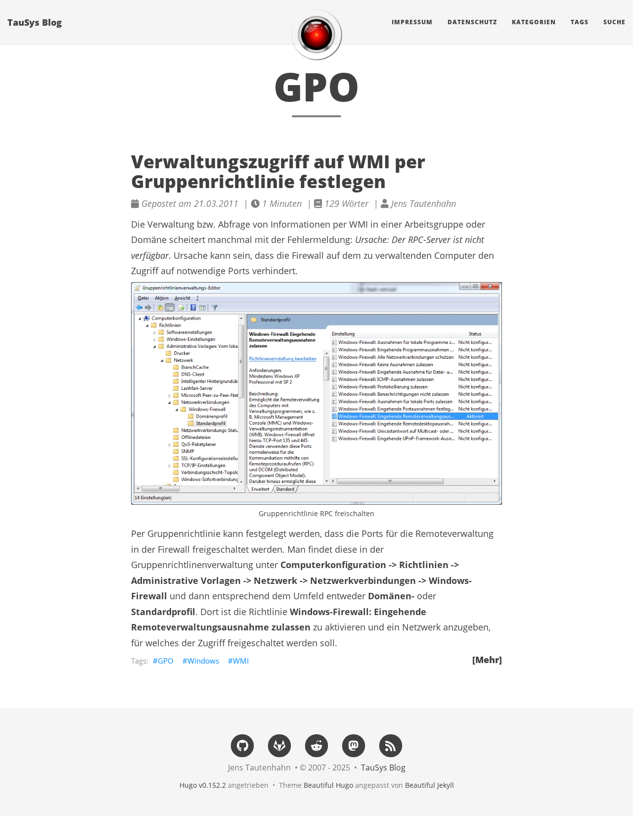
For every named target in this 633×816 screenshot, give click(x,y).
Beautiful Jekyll (429, 785)
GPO (166, 661)
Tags (579, 22)
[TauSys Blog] (316, 34)
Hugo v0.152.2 (203, 785)
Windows (203, 661)
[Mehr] (487, 660)
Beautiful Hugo (328, 785)
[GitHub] (242, 745)
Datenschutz (472, 22)
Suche (614, 22)
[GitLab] (279, 745)
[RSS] (391, 745)
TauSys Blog (34, 22)
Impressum (412, 22)
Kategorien (534, 22)
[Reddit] (316, 745)
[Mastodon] (353, 745)
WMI (241, 661)
